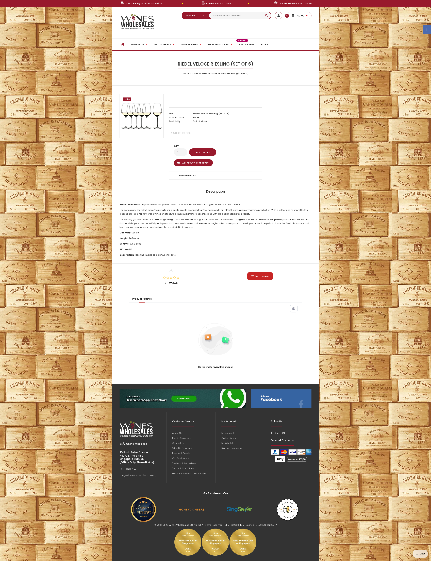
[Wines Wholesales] (137, 31)
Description (215, 191)
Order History (228, 438)
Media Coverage (181, 438)
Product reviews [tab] (142, 298)
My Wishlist (227, 443)
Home (186, 73)
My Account (227, 433)
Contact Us (178, 443)
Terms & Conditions (183, 468)
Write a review (260, 276)
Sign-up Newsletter (232, 448)
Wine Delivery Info (182, 448)
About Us (177, 433)
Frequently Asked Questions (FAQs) (191, 473)
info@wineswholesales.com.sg (138, 475)
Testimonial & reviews (184, 463)
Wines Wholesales (201, 73)
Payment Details (181, 453)
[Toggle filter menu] (294, 308)
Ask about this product (195, 163)
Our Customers (180, 458)
